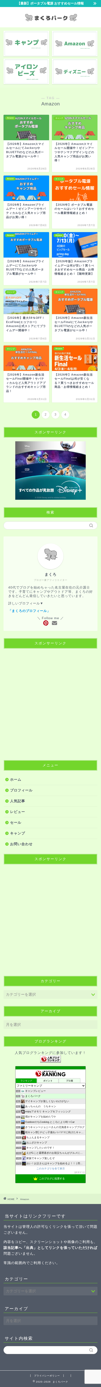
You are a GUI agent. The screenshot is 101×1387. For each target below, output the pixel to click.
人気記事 (17, 801)
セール (15, 822)
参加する (79, 1172)
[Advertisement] (50, 702)
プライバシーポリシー (47, 1375)
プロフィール (21, 790)
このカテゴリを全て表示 (50, 1168)
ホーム (15, 779)
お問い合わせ (21, 844)
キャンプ (17, 833)
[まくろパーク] (50, 23)
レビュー (17, 812)
